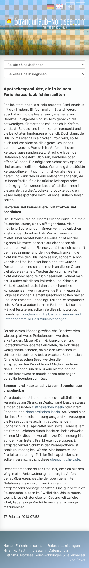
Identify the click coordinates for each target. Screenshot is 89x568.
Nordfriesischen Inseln (42, 412)
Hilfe (7, 550)
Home (8, 545)
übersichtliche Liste (65, 459)
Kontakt (19, 550)
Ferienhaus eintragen (63, 545)
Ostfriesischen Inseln (48, 407)
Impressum (37, 550)
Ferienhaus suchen (30, 545)
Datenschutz (58, 550)
